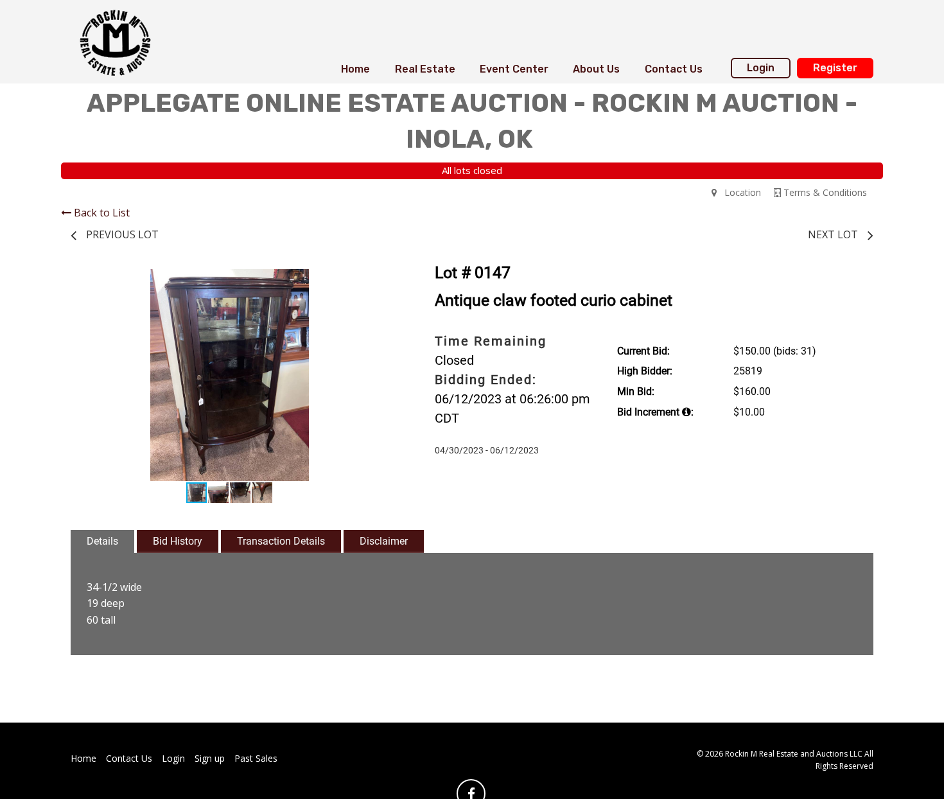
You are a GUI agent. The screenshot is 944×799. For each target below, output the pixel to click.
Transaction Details (281, 541)
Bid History (177, 541)
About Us (596, 69)
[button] (377, 280)
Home (355, 69)
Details (102, 541)
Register (835, 68)
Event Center (514, 69)
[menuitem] (355, 69)
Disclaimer (384, 541)
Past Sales (255, 758)
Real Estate (425, 69)
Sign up (210, 758)
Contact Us (674, 69)
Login (760, 68)
